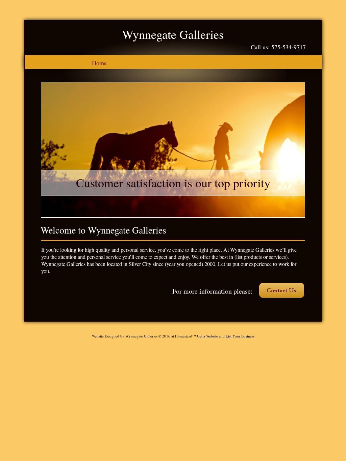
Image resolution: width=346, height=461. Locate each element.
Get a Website (207, 335)
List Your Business (240, 335)
